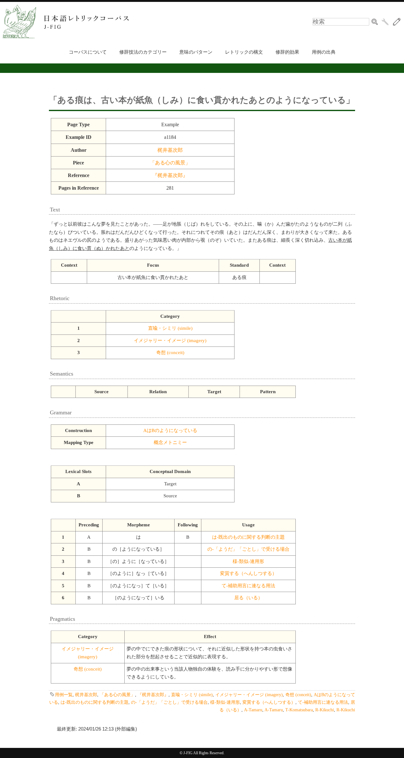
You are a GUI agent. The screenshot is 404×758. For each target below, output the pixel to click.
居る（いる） (248, 597)
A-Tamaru (253, 709)
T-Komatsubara (299, 709)
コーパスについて (88, 52)
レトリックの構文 (244, 52)
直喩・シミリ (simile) (170, 328)
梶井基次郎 (170, 150)
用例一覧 (64, 694)
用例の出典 (324, 52)
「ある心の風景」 (170, 162)
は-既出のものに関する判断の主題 (248, 537)
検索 (374, 22)
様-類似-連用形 (248, 561)
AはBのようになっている (170, 430)
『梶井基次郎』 (170, 175)
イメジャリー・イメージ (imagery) (170, 340)
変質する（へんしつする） (248, 573)
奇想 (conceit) (170, 352)
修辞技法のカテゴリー (143, 52)
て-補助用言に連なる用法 (248, 585)
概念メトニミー (170, 442)
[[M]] (396, 22)
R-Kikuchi (324, 709)
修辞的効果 (287, 52)
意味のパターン (195, 52)
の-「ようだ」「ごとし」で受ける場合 (248, 549)
